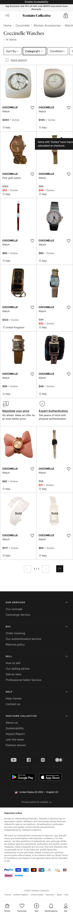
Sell (9, 656)
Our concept (14, 609)
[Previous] (27, 568)
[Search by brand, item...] (7, 15)
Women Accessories (47, 25)
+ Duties (14, 120)
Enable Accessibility (36, 2)
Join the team (15, 739)
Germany (50, 894)
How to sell (13, 663)
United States (37, 894)
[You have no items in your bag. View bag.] (65, 15)
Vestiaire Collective (21, 716)
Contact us (13, 704)
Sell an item (13, 674)
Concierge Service (18, 615)
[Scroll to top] (59, 568)
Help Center (14, 698)
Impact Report (15, 734)
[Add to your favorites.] (32, 108)
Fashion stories (16, 745)
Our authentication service (23, 639)
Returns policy (15, 644)
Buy (8, 626)
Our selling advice (18, 668)
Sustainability (15, 728)
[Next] (45, 568)
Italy (66, 894)
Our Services (15, 602)
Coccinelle (22, 25)
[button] (65, 15)
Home (7, 25)
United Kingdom (20, 894)
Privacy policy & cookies (35, 802)
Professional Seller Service (23, 680)
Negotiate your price (15, 411)
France (8, 894)
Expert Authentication (53, 411)
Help (9, 691)
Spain (59, 894)
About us (12, 722)
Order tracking (15, 633)
